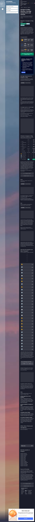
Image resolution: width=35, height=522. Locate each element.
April (22, 493)
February (22, 491)
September (30, 490)
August (26, 493)
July (25, 492)
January (22, 490)
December (30, 493)
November (30, 492)
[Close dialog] (33, 510)
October (29, 491)
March (22, 492)
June (26, 491)
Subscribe (25, 518)
